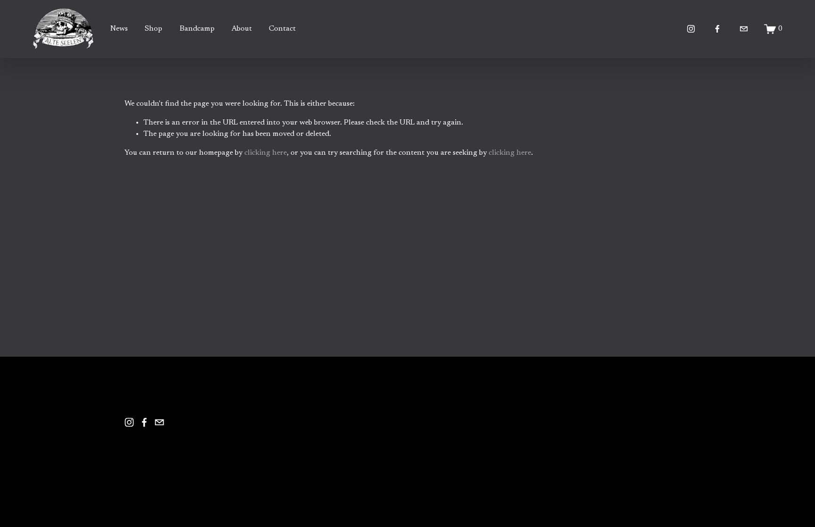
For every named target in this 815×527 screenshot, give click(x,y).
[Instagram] (691, 28)
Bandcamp (197, 29)
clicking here (265, 153)
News (119, 29)
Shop (153, 29)
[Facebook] (717, 28)
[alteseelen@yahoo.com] (743, 28)
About (242, 29)
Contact (282, 29)
